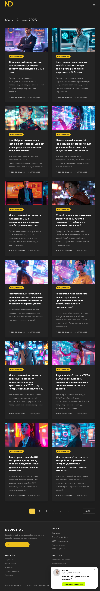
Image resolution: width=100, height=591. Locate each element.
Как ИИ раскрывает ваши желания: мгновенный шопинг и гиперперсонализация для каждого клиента (26, 145)
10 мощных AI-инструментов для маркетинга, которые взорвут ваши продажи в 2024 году (26, 67)
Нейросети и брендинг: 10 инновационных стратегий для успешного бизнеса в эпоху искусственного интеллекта (73, 145)
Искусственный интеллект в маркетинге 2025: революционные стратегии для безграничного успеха (25, 220)
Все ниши (56, 533)
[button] (74, 578)
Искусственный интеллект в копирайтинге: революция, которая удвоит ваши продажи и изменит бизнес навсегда (72, 463)
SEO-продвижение (60, 541)
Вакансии (9, 575)
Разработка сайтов (60, 537)
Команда (8, 567)
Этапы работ (10, 563)
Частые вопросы (12, 571)
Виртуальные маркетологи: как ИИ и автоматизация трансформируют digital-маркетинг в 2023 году (71, 67)
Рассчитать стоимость (17, 545)
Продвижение (16, 56)
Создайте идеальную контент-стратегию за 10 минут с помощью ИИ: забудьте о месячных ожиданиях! (73, 220)
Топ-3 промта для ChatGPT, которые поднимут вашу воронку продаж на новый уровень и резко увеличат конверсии (24, 463)
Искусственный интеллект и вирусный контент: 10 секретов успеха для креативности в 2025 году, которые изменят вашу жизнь (26, 382)
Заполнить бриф (59, 563)
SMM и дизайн (58, 548)
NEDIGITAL (14, 530)
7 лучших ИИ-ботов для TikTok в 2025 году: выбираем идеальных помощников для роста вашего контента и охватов (73, 382)
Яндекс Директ (58, 545)
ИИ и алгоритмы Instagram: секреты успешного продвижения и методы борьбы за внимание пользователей (71, 300)
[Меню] (94, 4)
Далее (88, 511)
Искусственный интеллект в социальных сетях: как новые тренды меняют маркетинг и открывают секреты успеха (26, 298)
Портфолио (9, 560)
